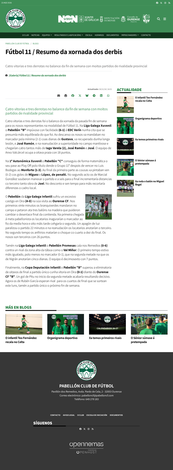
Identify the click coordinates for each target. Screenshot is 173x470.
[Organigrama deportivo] (125, 125)
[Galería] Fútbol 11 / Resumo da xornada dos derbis (37, 75)
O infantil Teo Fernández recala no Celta (149, 99)
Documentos (116, 415)
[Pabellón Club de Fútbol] (15, 19)
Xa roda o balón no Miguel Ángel (149, 183)
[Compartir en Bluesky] (87, 95)
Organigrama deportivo (148, 118)
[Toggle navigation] (165, 19)
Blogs (36, 43)
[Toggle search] (159, 19)
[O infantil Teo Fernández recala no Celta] (125, 104)
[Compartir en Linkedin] (101, 95)
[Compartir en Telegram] (94, 95)
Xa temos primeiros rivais (149, 139)
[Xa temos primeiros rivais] (125, 146)
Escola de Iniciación (96, 415)
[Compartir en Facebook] (72, 95)
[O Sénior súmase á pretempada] (125, 167)
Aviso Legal (69, 415)
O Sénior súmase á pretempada (145, 162)
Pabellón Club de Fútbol (17, 43)
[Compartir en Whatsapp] (108, 95)
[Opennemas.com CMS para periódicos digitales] (86, 448)
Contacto (55, 415)
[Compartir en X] (79, 95)
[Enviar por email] (58, 95)
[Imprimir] (65, 95)
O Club (80, 415)
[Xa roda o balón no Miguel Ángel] (125, 188)
